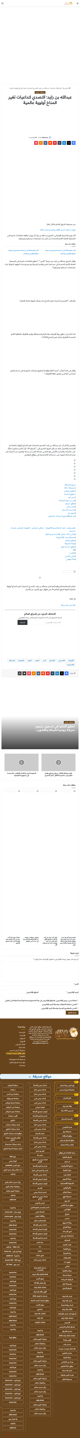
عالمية (20, 660)
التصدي (61, 660)
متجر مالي (71, 506)
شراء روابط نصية (67, 1305)
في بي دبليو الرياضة (67, 500)
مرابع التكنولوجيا (67, 1166)
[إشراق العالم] (68, 3)
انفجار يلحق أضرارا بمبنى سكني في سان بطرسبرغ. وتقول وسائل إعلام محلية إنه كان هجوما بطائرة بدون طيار (68, 941)
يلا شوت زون (12, 1419)
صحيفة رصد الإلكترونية (65, 537)
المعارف (67, 1240)
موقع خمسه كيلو (68, 547)
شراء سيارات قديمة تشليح (13, 1148)
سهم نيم (71, 513)
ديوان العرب (40, 1305)
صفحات (22, 1065)
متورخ (67, 1214)
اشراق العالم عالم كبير (67, 1327)
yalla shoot (40, 1335)
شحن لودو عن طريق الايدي (40, 1207)
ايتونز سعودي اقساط (40, 1111)
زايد (29, 660)
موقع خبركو (70, 503)
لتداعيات (70, 665)
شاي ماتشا (40, 1255)
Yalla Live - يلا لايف (13, 1247)
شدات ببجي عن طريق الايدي (40, 1161)
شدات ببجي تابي (40, 1098)
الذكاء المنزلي (20, 1044)
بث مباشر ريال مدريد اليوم (13, 1170)
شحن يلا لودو (40, 1203)
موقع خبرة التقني (67, 1205)
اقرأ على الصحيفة (68, 605)
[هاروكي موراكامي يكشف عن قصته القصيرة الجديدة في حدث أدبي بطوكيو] (31, 863)
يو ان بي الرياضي (67, 1362)
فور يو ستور (40, 1151)
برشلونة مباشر (40, 1343)
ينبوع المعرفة (70, 484)
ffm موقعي (70, 559)
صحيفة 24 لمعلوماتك (17, 1059)
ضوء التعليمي (67, 1127)
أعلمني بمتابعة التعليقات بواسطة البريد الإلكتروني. (59, 1004)
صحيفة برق (67, 1131)
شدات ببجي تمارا (40, 1090)
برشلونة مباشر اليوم (13, 1186)
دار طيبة (71, 516)
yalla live (13, 1200)
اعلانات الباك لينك (67, 1318)
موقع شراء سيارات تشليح (13, 1133)
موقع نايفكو (70, 540)
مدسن (67, 1218)
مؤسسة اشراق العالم (17, 1062)
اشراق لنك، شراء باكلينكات (67, 1314)
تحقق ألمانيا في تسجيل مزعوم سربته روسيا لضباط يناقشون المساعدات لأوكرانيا (55, 729)
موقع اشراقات (67, 1136)
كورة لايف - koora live (13, 1380)
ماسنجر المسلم (68, 510)
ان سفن (67, 1161)
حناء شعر (40, 1242)
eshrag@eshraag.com (40, 1043)
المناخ (52, 660)
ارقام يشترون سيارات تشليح (12, 1139)
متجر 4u (40, 1155)
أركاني (67, 1266)
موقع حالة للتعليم (67, 1366)
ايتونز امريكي (40, 1107)
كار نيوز (67, 1201)
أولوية (71, 660)
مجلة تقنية (67, 1357)
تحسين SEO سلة (67, 1111)
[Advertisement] (40, 21)
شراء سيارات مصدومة (13, 1144)
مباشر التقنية (67, 1271)
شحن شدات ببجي (40, 1192)
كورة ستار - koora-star (13, 1212)
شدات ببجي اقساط (40, 1085)
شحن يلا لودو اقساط (40, 1116)
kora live (13, 1277)
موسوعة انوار (67, 1284)
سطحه (12, 1090)
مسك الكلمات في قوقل (67, 1153)
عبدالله (11, 660)
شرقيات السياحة (67, 1279)
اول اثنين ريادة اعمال (67, 1085)
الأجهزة (22, 1041)
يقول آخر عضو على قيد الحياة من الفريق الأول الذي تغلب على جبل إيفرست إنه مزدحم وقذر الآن (50, 941)
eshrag (46, 137)
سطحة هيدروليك (13, 1098)
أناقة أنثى (67, 1210)
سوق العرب (40, 1279)
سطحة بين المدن (13, 1094)
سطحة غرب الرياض (13, 1107)
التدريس (67, 1322)
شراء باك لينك (67, 1296)
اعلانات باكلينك (40, 1322)
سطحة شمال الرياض (12, 1103)
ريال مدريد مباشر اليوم (13, 1182)
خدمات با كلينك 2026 (40, 1296)
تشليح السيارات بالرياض (58, 516)
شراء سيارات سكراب (13, 1125)
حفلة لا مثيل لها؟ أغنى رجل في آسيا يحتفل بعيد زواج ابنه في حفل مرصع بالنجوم (13, 940)
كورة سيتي (13, 1161)
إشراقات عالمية (55, 88)
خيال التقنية (67, 1170)
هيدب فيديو (67, 1244)
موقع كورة (13, 1337)
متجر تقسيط (40, 1133)
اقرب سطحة (12, 1116)
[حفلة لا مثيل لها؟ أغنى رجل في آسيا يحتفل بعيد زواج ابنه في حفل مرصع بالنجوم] (12, 863)
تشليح (13, 1120)
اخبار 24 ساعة (67, 1370)
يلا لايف (12, 1174)
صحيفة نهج (67, 1196)
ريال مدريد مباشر (40, 1348)
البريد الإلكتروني (72, 992)
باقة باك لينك (67, 1106)
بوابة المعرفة (70, 543)
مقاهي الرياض (37, 528)
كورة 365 (13, 1157)
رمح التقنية (67, 1249)
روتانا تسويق (67, 1223)
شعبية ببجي (40, 1212)
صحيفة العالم (67, 1379)
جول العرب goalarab (12, 1165)
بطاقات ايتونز (40, 1216)
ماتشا (40, 1251)
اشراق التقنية (67, 1157)
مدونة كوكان (67, 1192)
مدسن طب (67, 1344)
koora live (12, 1229)
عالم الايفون (67, 1188)
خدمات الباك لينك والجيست (40, 1269)
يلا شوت (40, 1330)
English (22, 1056)
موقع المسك (69, 494)
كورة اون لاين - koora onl (13, 1251)
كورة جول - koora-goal (13, 1216)
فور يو (40, 1188)
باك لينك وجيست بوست (67, 1349)
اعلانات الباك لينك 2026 (67, 1336)
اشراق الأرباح (67, 1288)
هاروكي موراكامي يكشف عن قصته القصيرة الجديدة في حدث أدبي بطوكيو (31, 939)
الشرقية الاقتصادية (67, 1183)
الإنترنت (22, 1035)
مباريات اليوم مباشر (40, 1339)
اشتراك (22, 622)
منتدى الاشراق (67, 1331)
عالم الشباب (67, 1098)
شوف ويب (67, 1175)
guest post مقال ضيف (40, 1274)
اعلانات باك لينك (40, 1314)
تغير (36, 660)
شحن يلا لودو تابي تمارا (40, 1170)
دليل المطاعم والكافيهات (55, 528)
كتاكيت (72, 553)
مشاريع (40, 1309)
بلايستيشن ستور (40, 1220)
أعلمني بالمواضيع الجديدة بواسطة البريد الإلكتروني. (59, 1008)
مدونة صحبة (67, 1275)
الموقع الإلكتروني (32, 992)
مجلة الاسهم (67, 1179)
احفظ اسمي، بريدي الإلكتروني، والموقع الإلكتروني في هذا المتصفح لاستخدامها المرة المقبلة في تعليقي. (41, 1000)
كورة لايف (12, 1281)
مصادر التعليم (67, 1353)
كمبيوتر (22, 1038)
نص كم (72, 497)
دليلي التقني (70, 556)
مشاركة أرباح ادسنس (17, 1050)
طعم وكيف (71, 528)
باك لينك (22, 1047)
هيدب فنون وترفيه (67, 1375)
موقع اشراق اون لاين (67, 1140)
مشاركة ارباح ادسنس (67, 1090)
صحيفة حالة (69, 488)
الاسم (76, 984)
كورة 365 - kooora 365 (13, 1260)
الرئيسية (66, 88)
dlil (74, 550)
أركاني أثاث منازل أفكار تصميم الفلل (60, 534)
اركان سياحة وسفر (67, 1145)
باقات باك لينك (67, 1309)
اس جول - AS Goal (13, 1264)
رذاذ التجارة (67, 1253)
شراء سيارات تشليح (13, 1129)
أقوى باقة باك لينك (40, 1292)
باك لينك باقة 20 (40, 1283)
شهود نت (67, 1262)
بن (44, 660)
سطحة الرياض (13, 1085)
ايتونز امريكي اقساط (40, 1179)
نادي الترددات (67, 1231)
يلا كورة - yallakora (13, 1256)
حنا (40, 1247)
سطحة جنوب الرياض (12, 1111)
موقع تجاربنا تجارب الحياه (40, 1300)
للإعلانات (6, 1434)
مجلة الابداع (67, 1227)
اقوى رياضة (67, 1340)
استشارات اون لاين (67, 1236)
